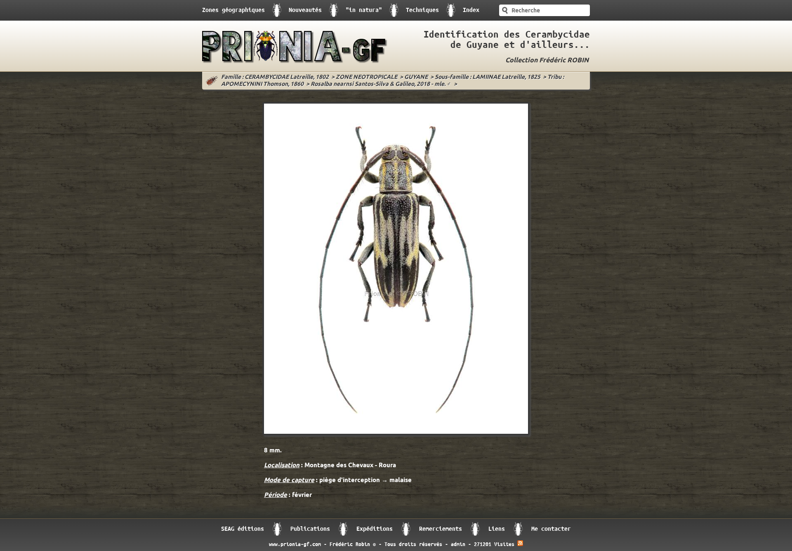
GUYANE (416, 77)
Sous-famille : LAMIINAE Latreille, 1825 (487, 77)
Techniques (422, 10)
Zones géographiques (233, 10)
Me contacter (551, 528)
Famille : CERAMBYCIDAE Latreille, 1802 (275, 77)
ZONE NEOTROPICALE (366, 77)
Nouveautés (305, 10)
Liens (496, 528)
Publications (310, 528)
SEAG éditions (242, 528)
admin (458, 544)
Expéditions (374, 528)
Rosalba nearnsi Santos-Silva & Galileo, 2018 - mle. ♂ (381, 84)
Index (471, 10)
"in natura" (364, 10)
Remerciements (440, 528)
